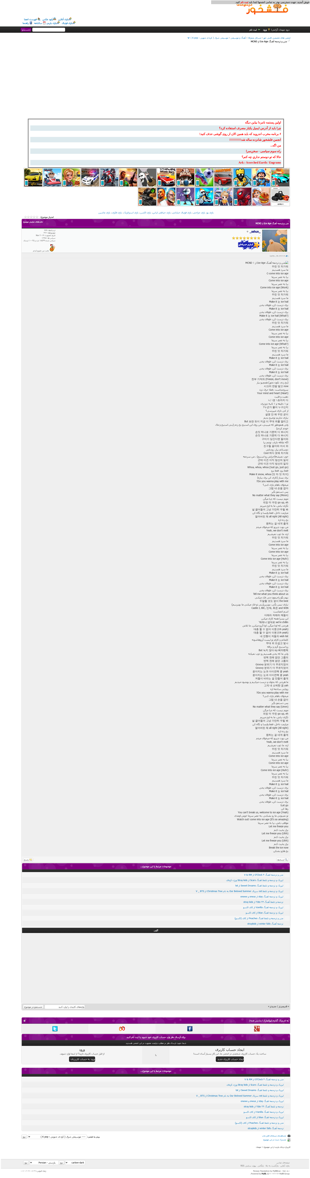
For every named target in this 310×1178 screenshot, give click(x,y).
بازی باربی (51, 23)
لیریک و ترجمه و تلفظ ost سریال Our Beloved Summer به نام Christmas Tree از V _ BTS (239, 891)
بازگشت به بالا (272, 1165)
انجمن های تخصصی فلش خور (276, 37)
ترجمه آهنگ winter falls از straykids (265, 923)
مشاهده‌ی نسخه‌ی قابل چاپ (274, 1135)
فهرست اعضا (30, 19)
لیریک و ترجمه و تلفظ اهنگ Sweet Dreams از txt (259, 885)
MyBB (264, 1173)
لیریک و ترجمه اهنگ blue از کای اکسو (264, 912)
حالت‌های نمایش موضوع (33, 222)
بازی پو (210, 212)
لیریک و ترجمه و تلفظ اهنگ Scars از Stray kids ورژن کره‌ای (254, 880)
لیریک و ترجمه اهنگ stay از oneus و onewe (261, 896)
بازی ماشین (104, 212)
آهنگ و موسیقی (238, 37)
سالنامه (38, 23)
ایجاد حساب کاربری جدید (230, 1059)
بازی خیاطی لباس (162, 212)
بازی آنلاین (63, 19)
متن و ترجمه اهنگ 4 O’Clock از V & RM (263, 874)
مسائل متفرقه (254, 37)
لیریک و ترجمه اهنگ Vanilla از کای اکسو (263, 907)
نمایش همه (256, 1020)
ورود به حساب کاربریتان (83, 1059)
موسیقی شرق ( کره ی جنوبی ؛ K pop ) (209, 37)
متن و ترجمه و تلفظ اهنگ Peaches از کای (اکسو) (259, 918)
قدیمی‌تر (283, 1006)
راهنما (26, 23)
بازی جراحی (199, 212)
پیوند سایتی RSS (248, 1165)
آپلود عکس (48, 19)
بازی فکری (117, 212)
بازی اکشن (145, 212)
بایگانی (261, 1165)
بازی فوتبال (67, 23)
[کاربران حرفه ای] (52, 251)
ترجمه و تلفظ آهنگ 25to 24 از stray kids (263, 901)
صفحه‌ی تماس (283, 1162)
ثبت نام (253, 29)
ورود (265, 29)
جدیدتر (273, 1006)
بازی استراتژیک (131, 212)
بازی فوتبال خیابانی (182, 212)
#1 (287, 256)
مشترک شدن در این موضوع (274, 1139)
